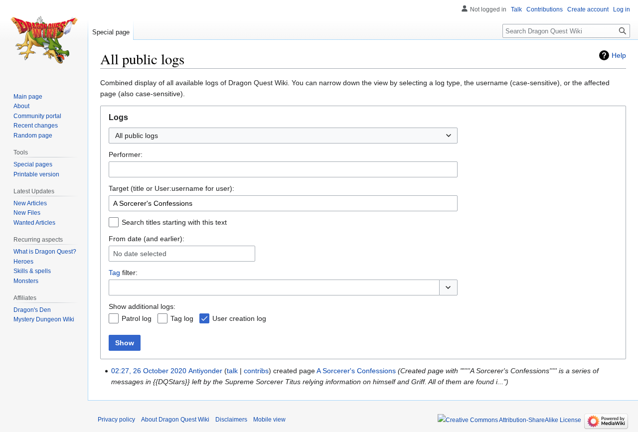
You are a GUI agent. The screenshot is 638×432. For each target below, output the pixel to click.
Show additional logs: (142, 306)
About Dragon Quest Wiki (175, 419)
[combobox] (283, 136)
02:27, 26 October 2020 (148, 371)
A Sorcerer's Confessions (356, 371)
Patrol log (137, 318)
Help (619, 55)
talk (232, 371)
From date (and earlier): (146, 239)
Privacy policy (116, 419)
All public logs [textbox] (136, 136)
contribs (256, 371)
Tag (114, 273)
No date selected (139, 254)
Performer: (126, 154)
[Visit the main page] (44, 40)
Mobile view (269, 419)
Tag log (181, 318)
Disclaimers (231, 419)
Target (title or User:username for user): (171, 188)
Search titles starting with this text (174, 222)
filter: (123, 273)
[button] (448, 287)
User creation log (239, 318)
